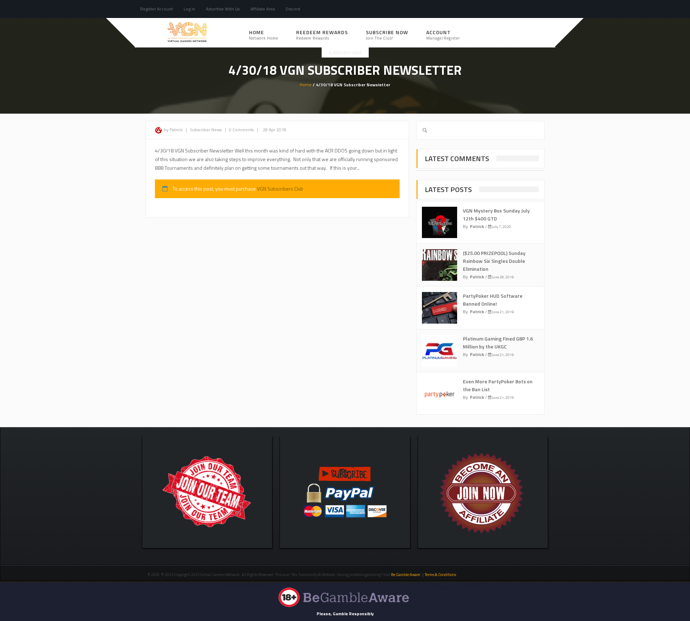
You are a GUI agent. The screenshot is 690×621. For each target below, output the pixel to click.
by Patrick (173, 129)
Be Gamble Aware (405, 574)
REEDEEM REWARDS (322, 34)
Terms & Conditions (441, 574)
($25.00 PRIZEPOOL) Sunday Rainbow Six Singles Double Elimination (494, 261)
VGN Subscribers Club (280, 188)
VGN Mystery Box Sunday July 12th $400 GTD (496, 214)
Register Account (156, 8)
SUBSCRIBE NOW (387, 34)
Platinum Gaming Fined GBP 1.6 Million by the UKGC (498, 342)
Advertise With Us (223, 8)
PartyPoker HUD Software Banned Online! (493, 299)
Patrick (477, 226)
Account (443, 34)
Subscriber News (345, 52)
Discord (293, 8)
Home (263, 34)
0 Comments (241, 129)
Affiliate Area (262, 8)
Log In (189, 8)
